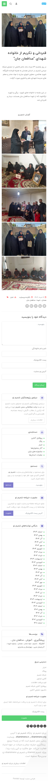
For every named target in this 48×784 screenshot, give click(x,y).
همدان (43, 300)
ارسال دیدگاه (39, 385)
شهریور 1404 (37, 548)
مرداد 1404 (38, 552)
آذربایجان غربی (38, 647)
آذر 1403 (39, 575)
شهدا (38, 300)
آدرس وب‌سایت (40, 371)
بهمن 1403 (38, 569)
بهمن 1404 (38, 535)
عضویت (8, 513)
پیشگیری (38, 640)
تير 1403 (39, 592)
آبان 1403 (38, 579)
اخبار (11, 297)
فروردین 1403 (37, 602)
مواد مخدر (27, 644)
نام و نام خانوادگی (39, 348)
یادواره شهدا (11, 644)
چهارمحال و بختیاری (25, 647)
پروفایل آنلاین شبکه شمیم (36, 686)
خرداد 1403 (38, 596)
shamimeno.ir (22, 736)
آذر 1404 (39, 538)
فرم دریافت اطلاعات (38, 682)
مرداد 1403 (38, 589)
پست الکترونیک (40, 360)
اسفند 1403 (37, 565)
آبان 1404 (38, 542)
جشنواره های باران (35, 451)
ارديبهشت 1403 (36, 599)
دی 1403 (39, 572)
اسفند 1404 (37, 532)
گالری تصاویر (41, 679)
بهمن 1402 (38, 609)
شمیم (34, 644)
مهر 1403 (38, 582)
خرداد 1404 (38, 555)
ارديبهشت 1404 (36, 559)
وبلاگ (44, 671)
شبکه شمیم (41, 675)
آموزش (28, 640)
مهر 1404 (38, 545)
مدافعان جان (30, 300)
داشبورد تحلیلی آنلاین (38, 690)
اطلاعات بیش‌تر (36, 420)
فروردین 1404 (37, 562)
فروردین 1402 (37, 619)
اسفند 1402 (38, 606)
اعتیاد (41, 643)
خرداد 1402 (38, 616)
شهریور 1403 (37, 586)
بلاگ (40, 441)
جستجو (8, 485)
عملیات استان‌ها (35, 455)
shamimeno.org (38, 736)
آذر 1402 (39, 613)
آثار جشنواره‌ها (36, 448)
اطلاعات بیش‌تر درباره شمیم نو (13, 763)
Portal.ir (16, 778)
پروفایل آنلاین (36, 438)
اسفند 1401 (38, 623)
